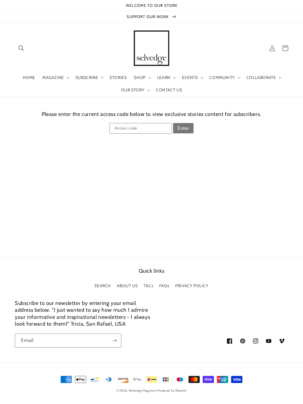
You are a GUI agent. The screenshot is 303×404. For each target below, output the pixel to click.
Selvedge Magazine (143, 390)
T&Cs (148, 285)
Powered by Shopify (172, 390)
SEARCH (102, 285)
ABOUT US (127, 285)
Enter (183, 128)
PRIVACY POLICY (191, 285)
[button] (21, 48)
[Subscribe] (114, 341)
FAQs (164, 285)
